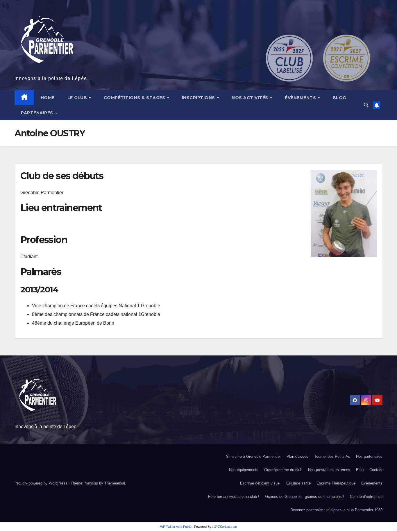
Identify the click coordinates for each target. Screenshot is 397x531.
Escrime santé (298, 483)
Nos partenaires (369, 456)
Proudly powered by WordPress (42, 483)
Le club (77, 97)
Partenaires (37, 112)
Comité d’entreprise (366, 496)
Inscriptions (199, 97)
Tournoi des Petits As (332, 456)
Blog (339, 97)
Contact (375, 470)
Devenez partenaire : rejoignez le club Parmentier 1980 (336, 510)
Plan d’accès (297, 456)
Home (48, 97)
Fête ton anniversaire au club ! (233, 496)
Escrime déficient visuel (260, 483)
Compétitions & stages (135, 97)
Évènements (301, 97)
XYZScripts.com (225, 526)
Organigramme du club (283, 470)
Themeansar (114, 483)
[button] (366, 105)
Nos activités (250, 97)
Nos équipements (243, 470)
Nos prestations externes (329, 470)
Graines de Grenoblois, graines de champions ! (304, 496)
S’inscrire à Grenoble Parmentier (253, 456)
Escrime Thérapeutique (335, 483)
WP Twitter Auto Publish (176, 526)
